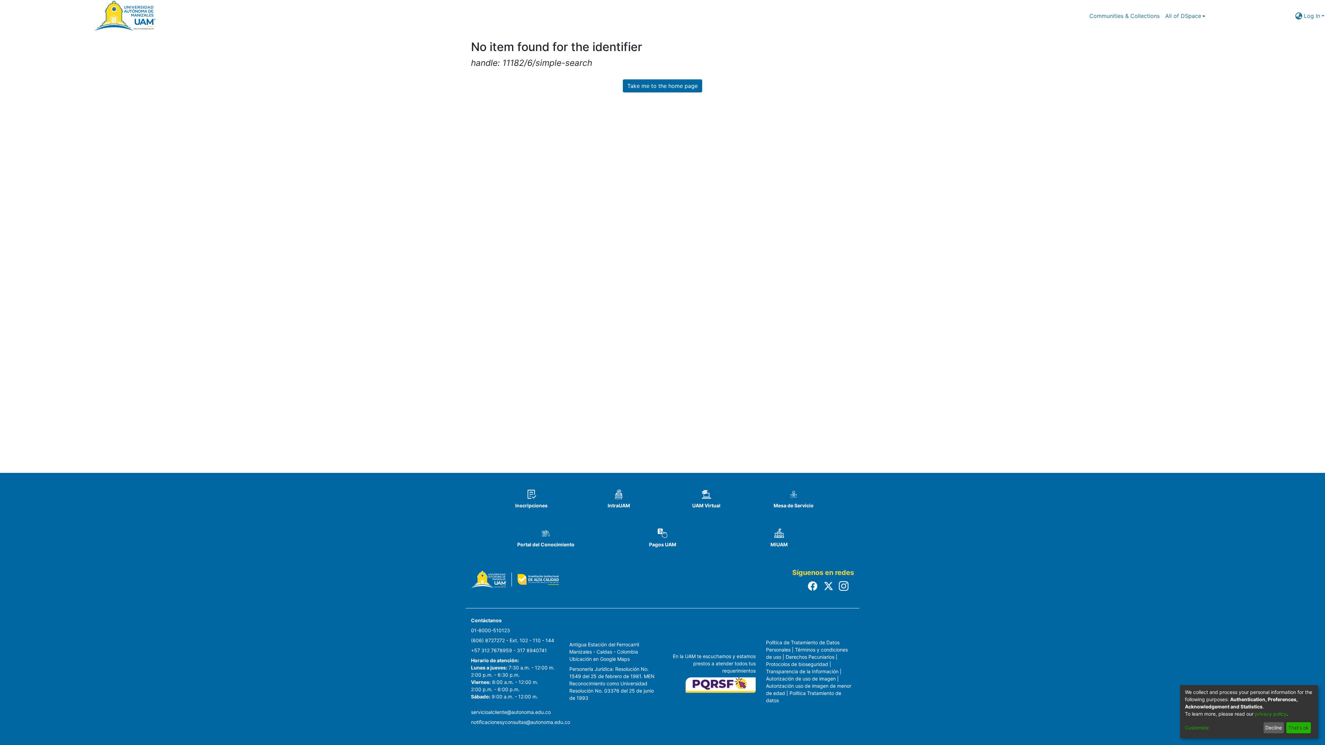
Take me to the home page (662, 85)
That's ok (1298, 728)
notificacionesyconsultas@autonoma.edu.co (520, 722)
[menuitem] (1185, 16)
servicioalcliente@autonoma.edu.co (511, 712)
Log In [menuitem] (1312, 15)
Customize (1197, 728)
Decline (1273, 728)
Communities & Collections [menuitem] (1124, 15)
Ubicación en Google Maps (599, 659)
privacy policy (1271, 714)
